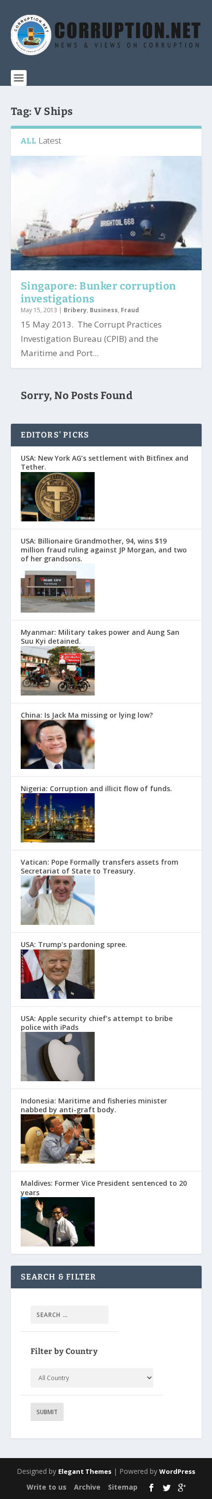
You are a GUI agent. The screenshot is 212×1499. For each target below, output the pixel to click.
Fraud (130, 310)
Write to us (47, 1487)
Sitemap (123, 1487)
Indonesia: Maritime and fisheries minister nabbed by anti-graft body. (94, 1105)
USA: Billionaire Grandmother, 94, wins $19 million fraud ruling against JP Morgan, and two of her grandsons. (104, 549)
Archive (87, 1487)
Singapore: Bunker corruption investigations (99, 292)
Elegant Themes (84, 1471)
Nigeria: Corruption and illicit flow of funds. (96, 788)
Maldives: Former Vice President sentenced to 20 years (104, 1187)
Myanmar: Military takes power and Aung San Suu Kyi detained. (100, 636)
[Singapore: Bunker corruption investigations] (106, 213)
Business (104, 310)
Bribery (75, 310)
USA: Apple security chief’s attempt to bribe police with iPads (97, 1023)
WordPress (177, 1471)
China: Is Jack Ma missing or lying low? (87, 715)
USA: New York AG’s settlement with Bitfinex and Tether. (104, 462)
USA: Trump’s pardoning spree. (74, 944)
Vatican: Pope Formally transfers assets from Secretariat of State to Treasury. (99, 866)
